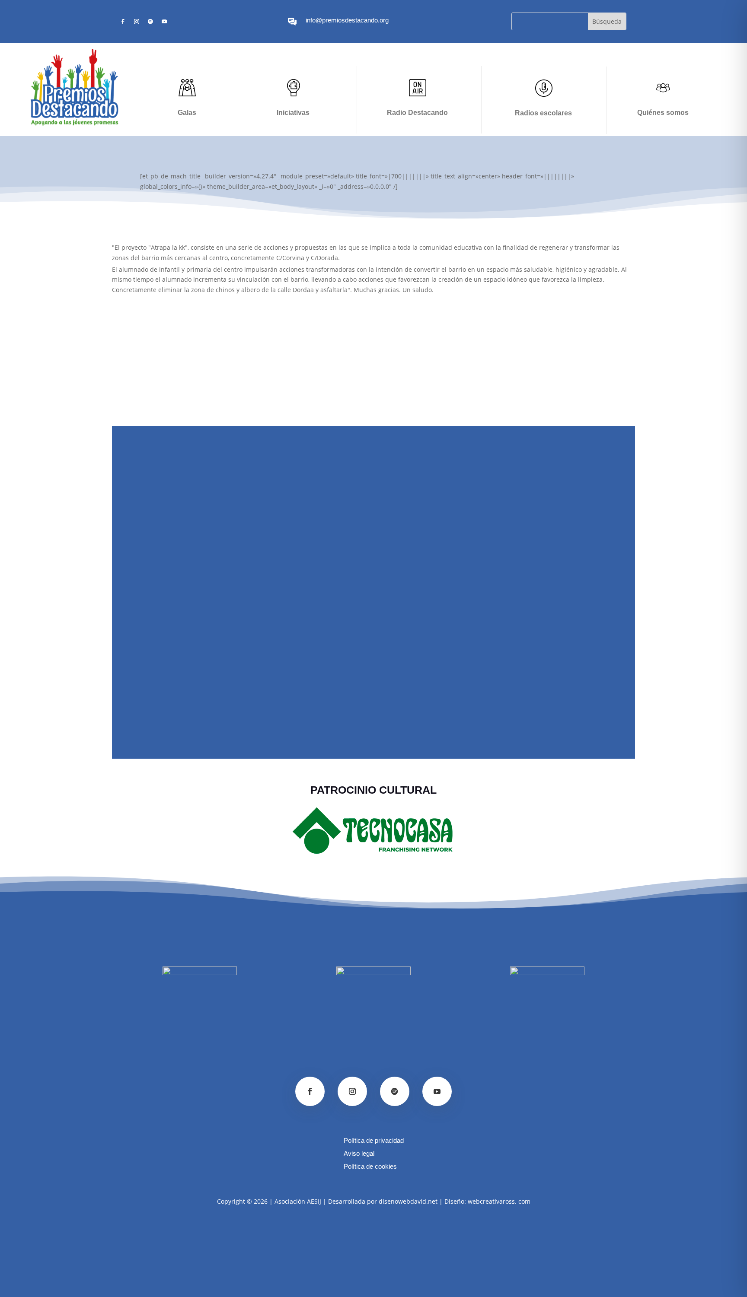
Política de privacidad (374, 1141)
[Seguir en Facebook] (123, 21)
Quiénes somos (663, 112)
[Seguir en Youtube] (164, 21)
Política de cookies (370, 1166)
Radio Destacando (417, 112)
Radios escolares (543, 113)
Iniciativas (293, 112)
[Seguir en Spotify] (150, 21)
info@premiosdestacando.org (347, 20)
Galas (187, 112)
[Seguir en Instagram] (136, 21)
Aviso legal (359, 1154)
